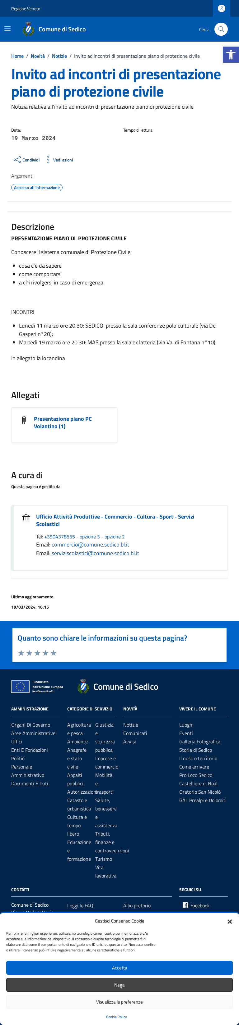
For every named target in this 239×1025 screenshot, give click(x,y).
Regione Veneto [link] (25, 8)
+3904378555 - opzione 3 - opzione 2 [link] (84, 536)
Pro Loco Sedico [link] (195, 775)
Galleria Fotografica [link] (199, 741)
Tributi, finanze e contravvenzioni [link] (112, 842)
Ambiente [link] (77, 741)
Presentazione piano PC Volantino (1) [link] (63, 422)
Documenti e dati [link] (29, 783)
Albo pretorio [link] (137, 905)
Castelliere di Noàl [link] (198, 783)
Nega (119, 984)
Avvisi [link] (129, 741)
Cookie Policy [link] (116, 1017)
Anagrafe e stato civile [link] (77, 758)
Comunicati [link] (135, 733)
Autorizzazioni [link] (82, 792)
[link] (231, 55)
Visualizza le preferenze (119, 1001)
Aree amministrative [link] (33, 733)
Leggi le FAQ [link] (80, 905)
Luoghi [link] (186, 724)
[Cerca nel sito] (221, 29)
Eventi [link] (186, 733)
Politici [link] (18, 758)
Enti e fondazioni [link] (29, 750)
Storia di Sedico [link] (195, 750)
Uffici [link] (16, 741)
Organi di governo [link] (30, 724)
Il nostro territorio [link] (198, 758)
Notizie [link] (130, 724)
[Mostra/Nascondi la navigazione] (7, 28)
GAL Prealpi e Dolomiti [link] (203, 800)
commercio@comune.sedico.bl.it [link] (90, 544)
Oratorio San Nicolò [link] (200, 792)
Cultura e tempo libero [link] (77, 825)
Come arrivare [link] (194, 766)
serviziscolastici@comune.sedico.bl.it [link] (95, 553)
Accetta (119, 967)
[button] (230, 921)
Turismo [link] (103, 859)
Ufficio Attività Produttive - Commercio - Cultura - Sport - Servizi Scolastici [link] (115, 520)
